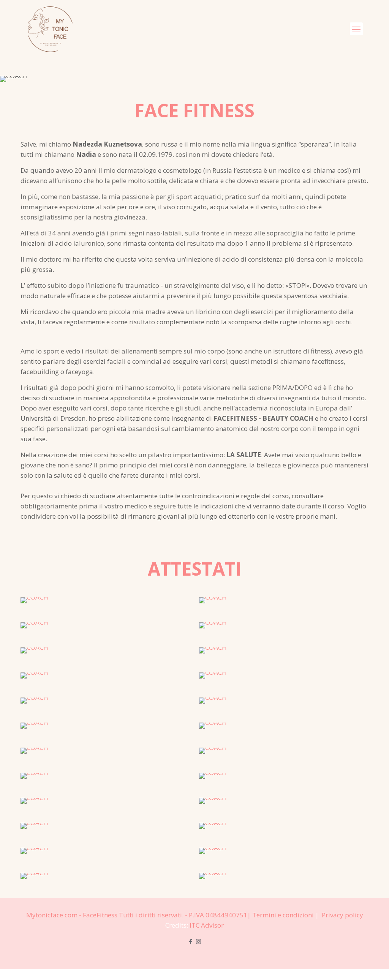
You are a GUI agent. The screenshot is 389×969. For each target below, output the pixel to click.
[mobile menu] (356, 28)
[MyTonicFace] (50, 28)
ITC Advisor (207, 925)
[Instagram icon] (198, 941)
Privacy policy (342, 915)
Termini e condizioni (283, 915)
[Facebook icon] (190, 941)
